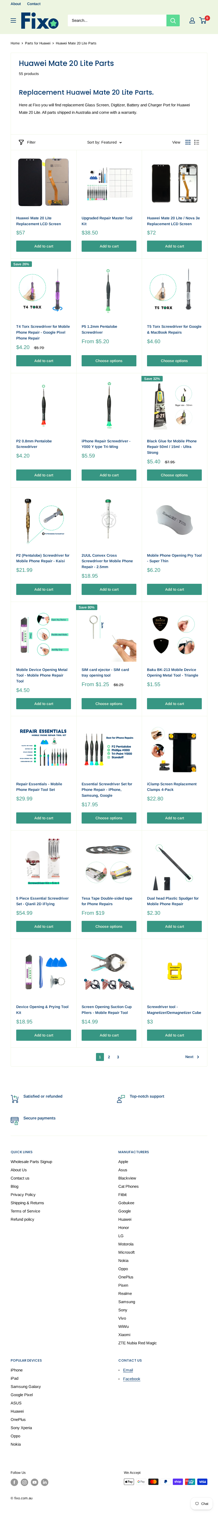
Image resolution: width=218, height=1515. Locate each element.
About (16, 4)
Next (189, 1057)
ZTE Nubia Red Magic (137, 1343)
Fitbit (122, 1194)
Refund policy (22, 1219)
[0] (203, 20)
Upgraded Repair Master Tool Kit (107, 221)
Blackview (127, 1178)
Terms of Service (25, 1211)
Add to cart (43, 246)
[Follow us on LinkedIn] (44, 1482)
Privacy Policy (23, 1194)
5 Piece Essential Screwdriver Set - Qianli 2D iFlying (42, 901)
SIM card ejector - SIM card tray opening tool (105, 673)
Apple (123, 1161)
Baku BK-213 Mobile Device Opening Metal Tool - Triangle (172, 673)
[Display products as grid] (188, 142)
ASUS (16, 1403)
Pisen (123, 1285)
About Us (19, 1170)
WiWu (123, 1326)
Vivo (122, 1318)
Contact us (20, 1178)
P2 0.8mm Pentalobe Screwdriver (34, 444)
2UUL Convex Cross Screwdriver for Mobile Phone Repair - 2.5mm (107, 561)
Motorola (125, 1244)
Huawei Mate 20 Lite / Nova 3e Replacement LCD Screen (173, 221)
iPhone (17, 1370)
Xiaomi (124, 1334)
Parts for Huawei (38, 43)
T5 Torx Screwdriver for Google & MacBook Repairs (174, 329)
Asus (122, 1170)
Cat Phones (128, 1186)
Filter (31, 142)
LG (121, 1235)
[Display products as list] (196, 142)
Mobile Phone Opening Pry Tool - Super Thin (174, 558)
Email (128, 1370)
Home (15, 43)
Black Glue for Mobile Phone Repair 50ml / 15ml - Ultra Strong (172, 447)
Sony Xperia (21, 1427)
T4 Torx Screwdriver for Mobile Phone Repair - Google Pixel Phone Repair (43, 332)
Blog (14, 1186)
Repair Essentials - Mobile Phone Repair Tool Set (39, 787)
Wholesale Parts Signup (31, 1161)
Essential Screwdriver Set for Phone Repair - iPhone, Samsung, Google (107, 790)
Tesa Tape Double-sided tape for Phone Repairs (107, 901)
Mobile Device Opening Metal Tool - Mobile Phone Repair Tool (42, 675)
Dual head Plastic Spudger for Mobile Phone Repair (173, 901)
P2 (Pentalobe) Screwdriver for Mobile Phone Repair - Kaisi (42, 558)
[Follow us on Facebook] (14, 1482)
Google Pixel (22, 1394)
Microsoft (126, 1252)
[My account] (192, 20)
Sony (122, 1310)
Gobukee (126, 1203)
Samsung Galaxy (26, 1386)
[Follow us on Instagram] (24, 1482)
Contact (33, 4)
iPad (14, 1378)
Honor (123, 1227)
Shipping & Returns (27, 1203)
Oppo (123, 1268)
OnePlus (125, 1277)
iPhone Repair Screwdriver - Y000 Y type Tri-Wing (106, 444)
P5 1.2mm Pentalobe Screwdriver (99, 329)
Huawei (124, 1219)
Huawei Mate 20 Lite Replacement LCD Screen (38, 221)
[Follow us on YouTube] (34, 1482)
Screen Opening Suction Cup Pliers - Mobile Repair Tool (107, 1010)
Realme (125, 1293)
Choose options (109, 361)
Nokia (123, 1260)
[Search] (173, 20)
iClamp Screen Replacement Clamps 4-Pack (171, 787)
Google (124, 1211)
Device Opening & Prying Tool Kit (42, 1010)
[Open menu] (13, 20)
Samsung (126, 1301)
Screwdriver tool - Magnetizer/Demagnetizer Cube (174, 1010)
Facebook (131, 1378)
